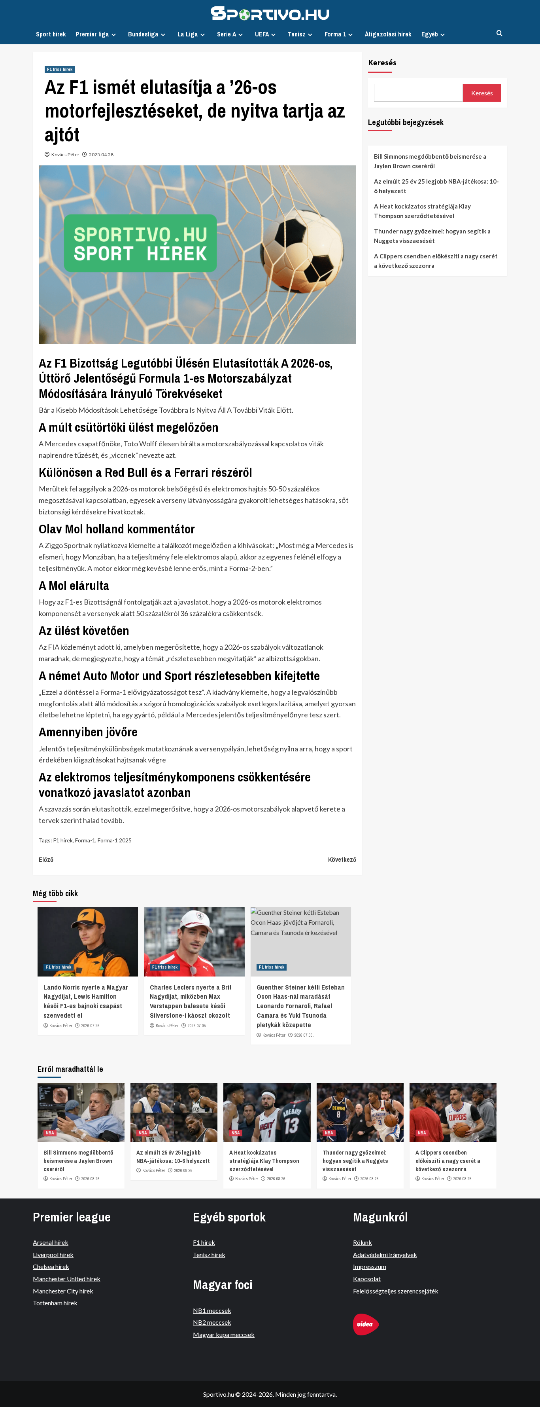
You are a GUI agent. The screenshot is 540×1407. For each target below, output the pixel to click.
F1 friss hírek (59, 69)
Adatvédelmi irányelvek (385, 1254)
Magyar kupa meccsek (224, 1334)
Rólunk (362, 1242)
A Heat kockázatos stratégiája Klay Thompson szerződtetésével (422, 211)
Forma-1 (85, 840)
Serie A (226, 34)
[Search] (499, 33)
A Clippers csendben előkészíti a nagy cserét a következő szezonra (436, 260)
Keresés (382, 62)
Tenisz (297, 34)
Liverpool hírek (53, 1254)
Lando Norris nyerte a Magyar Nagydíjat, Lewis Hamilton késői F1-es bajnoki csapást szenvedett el (85, 1001)
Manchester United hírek (66, 1278)
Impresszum (369, 1266)
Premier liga (92, 34)
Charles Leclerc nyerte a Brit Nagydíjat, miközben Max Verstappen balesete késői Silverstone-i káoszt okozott (191, 1001)
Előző (46, 859)
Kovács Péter (65, 154)
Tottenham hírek (55, 1302)
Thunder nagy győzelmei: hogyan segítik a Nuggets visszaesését (432, 236)
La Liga (187, 34)
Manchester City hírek (63, 1291)
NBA (50, 1133)
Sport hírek (51, 34)
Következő (342, 859)
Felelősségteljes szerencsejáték (395, 1291)
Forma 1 (335, 34)
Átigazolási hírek (388, 34)
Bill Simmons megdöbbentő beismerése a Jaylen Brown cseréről (430, 161)
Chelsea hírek (51, 1266)
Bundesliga (143, 34)
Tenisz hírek (209, 1254)
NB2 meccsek (212, 1322)
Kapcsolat (367, 1278)
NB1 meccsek (212, 1310)
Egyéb (429, 34)
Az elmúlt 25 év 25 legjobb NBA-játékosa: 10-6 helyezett (436, 186)
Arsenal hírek (50, 1242)
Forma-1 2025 (115, 840)
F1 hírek (63, 840)
